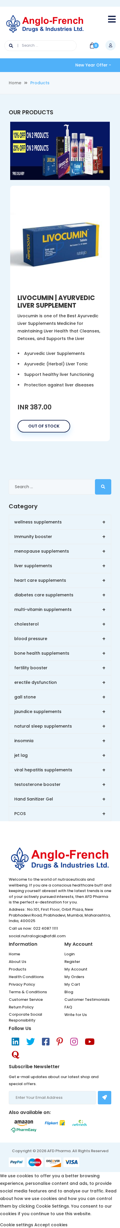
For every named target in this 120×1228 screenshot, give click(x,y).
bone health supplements (60, 653)
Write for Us (75, 1014)
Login (69, 954)
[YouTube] (90, 1042)
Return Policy (21, 1007)
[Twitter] (30, 1042)
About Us (17, 961)
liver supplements (60, 566)
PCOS (60, 813)
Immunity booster (60, 536)
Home (15, 83)
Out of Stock (43, 426)
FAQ (68, 1007)
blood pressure (60, 638)
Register (72, 961)
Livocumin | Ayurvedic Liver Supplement (56, 301)
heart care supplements (60, 580)
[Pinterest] (60, 1042)
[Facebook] (45, 1042)
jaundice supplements (60, 711)
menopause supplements (60, 551)
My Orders (74, 977)
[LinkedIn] (15, 1042)
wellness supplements (60, 522)
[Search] (13, 46)
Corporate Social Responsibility (25, 1017)
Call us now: (20, 928)
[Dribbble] (15, 1055)
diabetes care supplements (60, 595)
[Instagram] (74, 1042)
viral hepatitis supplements (60, 770)
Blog (68, 992)
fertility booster (60, 668)
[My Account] (110, 45)
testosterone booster (60, 784)
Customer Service (26, 999)
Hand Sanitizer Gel (60, 799)
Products (17, 969)
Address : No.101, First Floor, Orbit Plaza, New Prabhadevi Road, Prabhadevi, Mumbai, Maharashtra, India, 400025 (60, 915)
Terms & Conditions (28, 992)
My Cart (72, 984)
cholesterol (60, 624)
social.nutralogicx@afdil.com (37, 936)
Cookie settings (16, 1225)
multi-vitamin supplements (60, 609)
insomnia (60, 740)
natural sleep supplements (60, 726)
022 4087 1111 (45, 928)
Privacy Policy (22, 984)
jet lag (60, 755)
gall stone (60, 697)
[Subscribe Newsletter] (104, 1097)
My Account (75, 969)
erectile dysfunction (60, 682)
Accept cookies (51, 1225)
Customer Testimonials (87, 999)
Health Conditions (26, 977)
